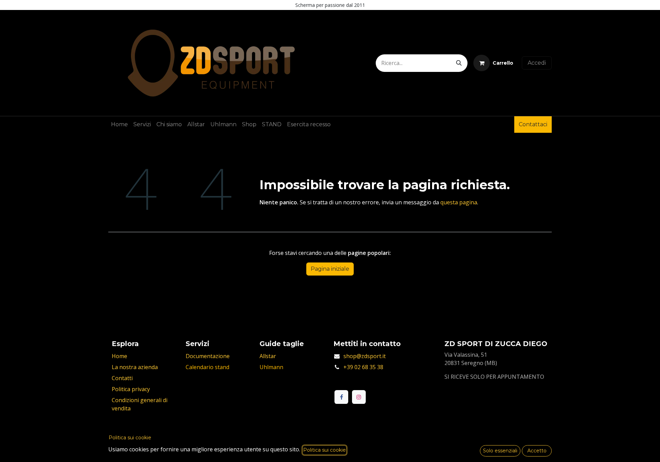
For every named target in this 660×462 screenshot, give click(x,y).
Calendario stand (207, 367)
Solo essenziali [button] (500, 451)
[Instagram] (359, 397)
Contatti (122, 378)
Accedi (537, 63)
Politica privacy (131, 389)
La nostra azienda (135, 367)
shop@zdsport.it (364, 356)
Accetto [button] (537, 451)
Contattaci (533, 124)
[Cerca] (459, 63)
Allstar (268, 356)
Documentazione (208, 356)
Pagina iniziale (330, 269)
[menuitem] (119, 124)
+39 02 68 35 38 (363, 367)
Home (119, 356)
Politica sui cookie (130, 437)
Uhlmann (271, 367)
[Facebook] (341, 397)
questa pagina (458, 202)
